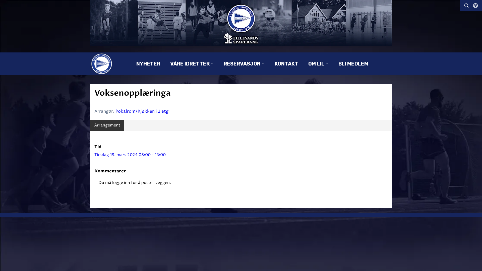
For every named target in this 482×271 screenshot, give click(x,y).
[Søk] (466, 5)
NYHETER (148, 64)
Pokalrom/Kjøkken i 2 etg (141, 111)
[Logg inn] (475, 5)
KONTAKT (286, 64)
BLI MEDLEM (353, 64)
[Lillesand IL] (241, 23)
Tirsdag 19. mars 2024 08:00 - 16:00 (130, 155)
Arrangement (107, 125)
